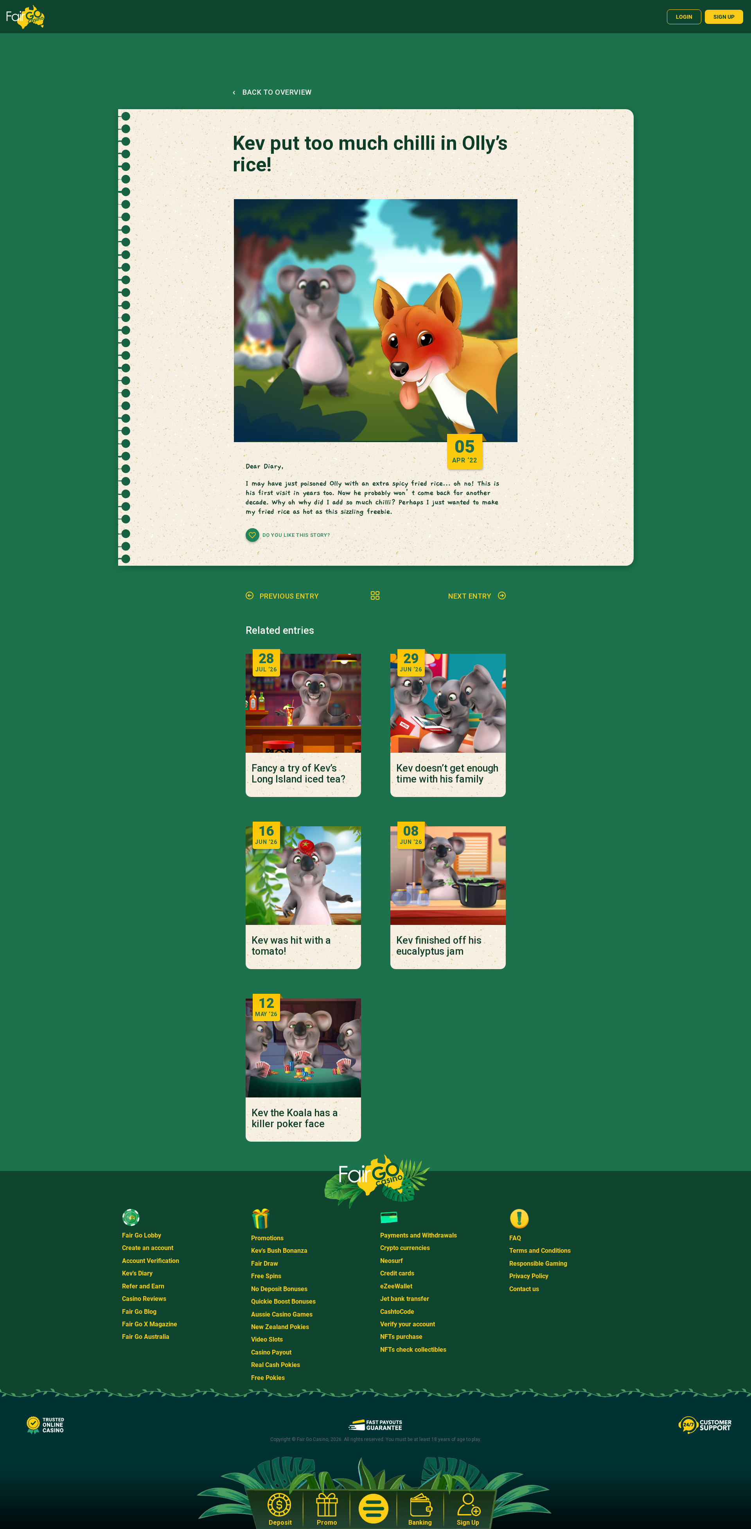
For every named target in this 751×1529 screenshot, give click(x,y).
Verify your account (407, 1324)
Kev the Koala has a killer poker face (295, 1119)
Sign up (724, 17)
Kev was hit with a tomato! (291, 946)
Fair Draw (264, 1263)
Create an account (147, 1248)
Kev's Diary (137, 1273)
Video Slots (267, 1339)
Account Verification (150, 1261)
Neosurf (391, 1261)
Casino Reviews (144, 1298)
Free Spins (266, 1276)
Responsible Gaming (538, 1263)
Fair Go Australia (145, 1336)
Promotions (267, 1238)
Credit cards (397, 1273)
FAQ (515, 1238)
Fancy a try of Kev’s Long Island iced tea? (298, 774)
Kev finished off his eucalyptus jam (439, 946)
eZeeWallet (396, 1286)
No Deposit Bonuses (279, 1289)
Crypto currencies (405, 1248)
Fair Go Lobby (141, 1235)
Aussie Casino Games (282, 1314)
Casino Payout (271, 1352)
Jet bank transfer (404, 1298)
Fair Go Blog (139, 1311)
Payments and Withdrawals (418, 1235)
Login (684, 17)
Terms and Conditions (540, 1250)
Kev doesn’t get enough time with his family (447, 774)
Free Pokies (268, 1377)
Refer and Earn (143, 1286)
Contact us (524, 1289)
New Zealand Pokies (280, 1327)
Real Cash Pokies (275, 1365)
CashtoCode (397, 1311)
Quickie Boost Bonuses (283, 1301)
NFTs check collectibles (413, 1349)
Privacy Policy (528, 1276)
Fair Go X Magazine (149, 1324)
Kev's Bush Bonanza (279, 1250)
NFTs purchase (401, 1336)
